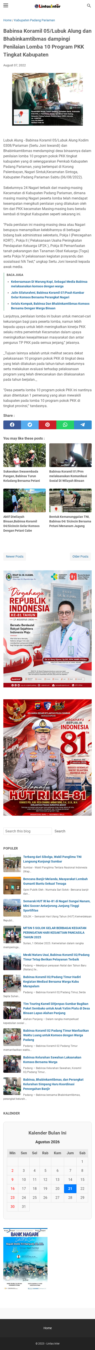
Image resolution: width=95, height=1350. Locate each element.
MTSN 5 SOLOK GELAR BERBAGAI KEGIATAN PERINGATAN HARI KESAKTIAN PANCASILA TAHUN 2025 (54, 932)
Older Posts (80, 556)
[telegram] (83, 424)
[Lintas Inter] (47, 5)
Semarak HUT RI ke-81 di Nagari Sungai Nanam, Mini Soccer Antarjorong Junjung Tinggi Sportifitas (56, 905)
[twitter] (30, 424)
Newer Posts (14, 556)
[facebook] (12, 424)
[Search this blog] (89, 5)
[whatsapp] (65, 424)
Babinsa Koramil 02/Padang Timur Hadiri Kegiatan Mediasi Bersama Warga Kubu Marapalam (52, 981)
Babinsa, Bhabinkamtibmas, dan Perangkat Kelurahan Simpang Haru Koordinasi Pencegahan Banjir (53, 1084)
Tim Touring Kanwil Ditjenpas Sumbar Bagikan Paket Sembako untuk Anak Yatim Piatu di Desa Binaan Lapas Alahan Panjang (56, 1008)
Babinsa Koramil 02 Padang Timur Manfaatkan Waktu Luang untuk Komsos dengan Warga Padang (56, 1035)
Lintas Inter (53, 1343)
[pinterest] (47, 424)
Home (48, 1328)
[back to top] (86, 1340)
